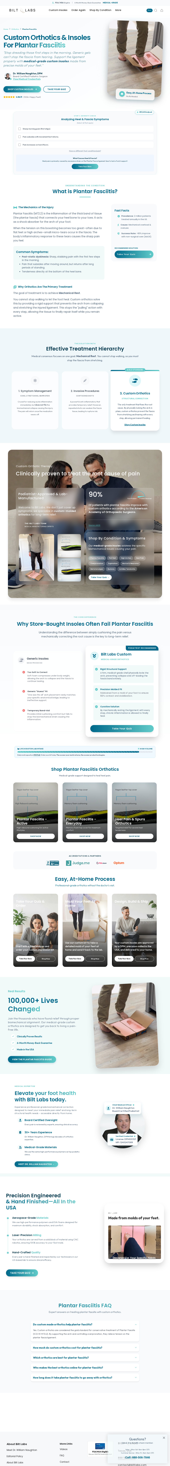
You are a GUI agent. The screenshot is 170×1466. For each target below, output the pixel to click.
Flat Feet (112, 558)
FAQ (62, 1455)
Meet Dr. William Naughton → (36, 1164)
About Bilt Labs (15, 1462)
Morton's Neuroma (130, 563)
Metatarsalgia (96, 569)
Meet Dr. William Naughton (22, 1450)
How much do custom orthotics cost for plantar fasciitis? (67, 1347)
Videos (63, 1449)
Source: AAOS (94, 525)
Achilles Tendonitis (127, 569)
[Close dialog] (164, 1437)
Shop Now (35, 836)
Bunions (111, 569)
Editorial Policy (15, 1456)
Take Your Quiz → (100, 577)
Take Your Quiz (57, 89)
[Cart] (162, 10)
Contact (64, 1461)
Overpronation (96, 563)
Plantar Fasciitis (97, 558)
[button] (100, 10)
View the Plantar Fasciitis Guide (32, 1059)
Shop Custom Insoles (20, 89)
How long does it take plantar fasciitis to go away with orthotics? (72, 1377)
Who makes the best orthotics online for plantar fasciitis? (68, 1367)
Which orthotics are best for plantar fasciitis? (61, 1357)
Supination (113, 563)
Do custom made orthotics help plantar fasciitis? (62, 1324)
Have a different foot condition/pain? (85, 151)
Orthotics (15, 29)
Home (5, 29)
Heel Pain (140, 558)
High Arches (126, 558)
